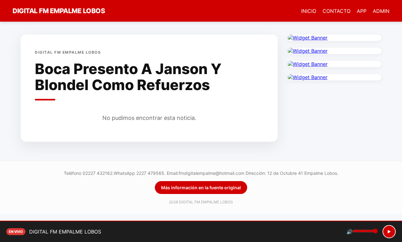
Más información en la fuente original (201, 187)
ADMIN (381, 11)
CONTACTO (336, 11)
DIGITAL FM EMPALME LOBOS (59, 11)
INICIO (308, 11)
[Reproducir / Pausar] (389, 231)
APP (362, 11)
